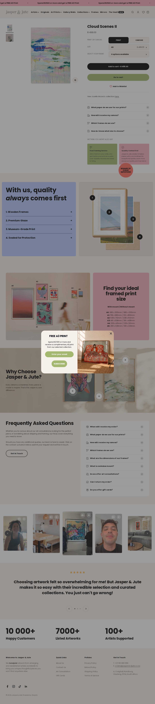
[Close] (111, 333)
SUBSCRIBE (59, 363)
